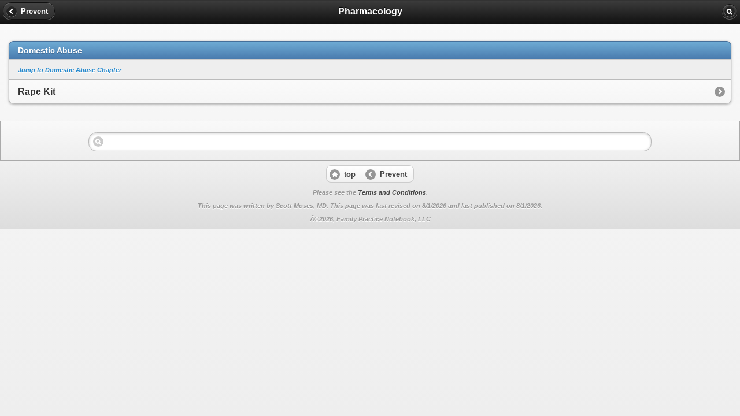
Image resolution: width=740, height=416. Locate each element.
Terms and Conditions (392, 192)
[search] (729, 11)
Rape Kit (37, 91)
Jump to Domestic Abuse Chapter (69, 69)
